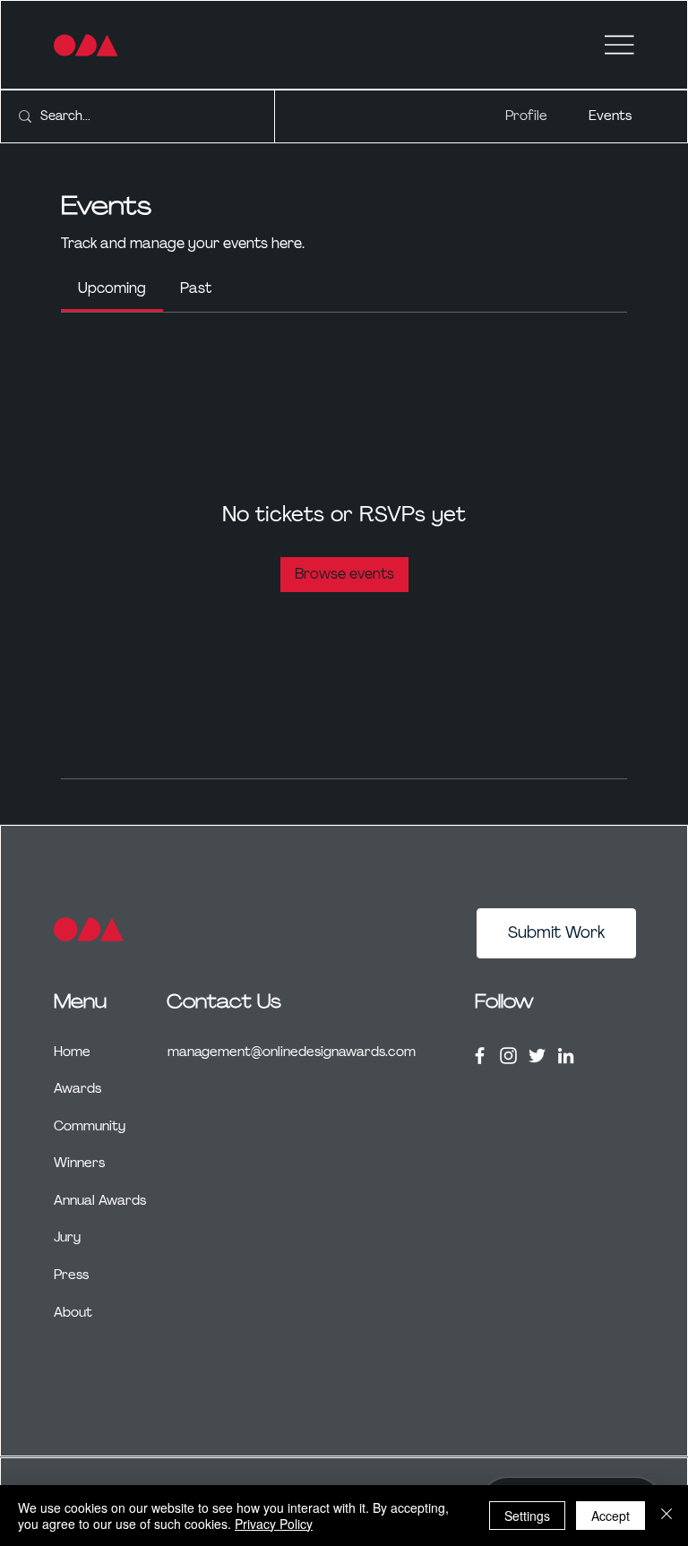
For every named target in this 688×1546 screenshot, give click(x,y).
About (73, 1312)
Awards (77, 1088)
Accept (610, 1516)
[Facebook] (480, 1055)
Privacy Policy (274, 1524)
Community (89, 1126)
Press (71, 1275)
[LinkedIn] (566, 1055)
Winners (79, 1163)
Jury (67, 1237)
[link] (112, 288)
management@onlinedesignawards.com (292, 1052)
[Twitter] (537, 1055)
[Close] (666, 1515)
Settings (527, 1516)
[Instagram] (508, 1055)
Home (72, 1052)
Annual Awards (100, 1200)
